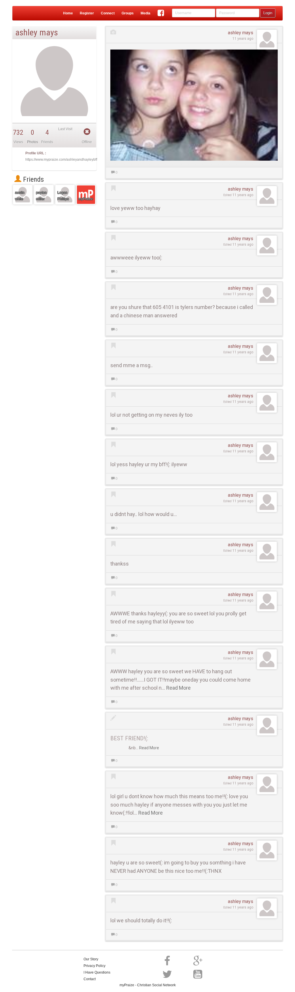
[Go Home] (24, 13)
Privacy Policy (94, 966)
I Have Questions (97, 972)
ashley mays (240, 32)
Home (68, 13)
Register (87, 13)
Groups (128, 13)
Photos (32, 142)
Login (267, 13)
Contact (90, 979)
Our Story (91, 959)
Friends (32, 179)
